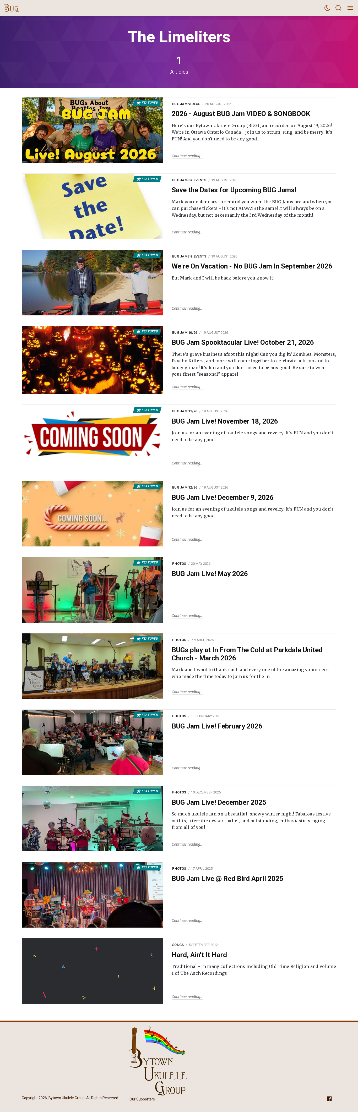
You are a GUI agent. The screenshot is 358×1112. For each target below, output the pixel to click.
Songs (178, 945)
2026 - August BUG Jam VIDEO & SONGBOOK (241, 114)
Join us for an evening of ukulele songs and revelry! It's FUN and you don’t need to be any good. (252, 436)
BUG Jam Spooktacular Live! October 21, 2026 (243, 342)
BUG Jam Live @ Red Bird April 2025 (227, 879)
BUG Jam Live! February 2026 (217, 726)
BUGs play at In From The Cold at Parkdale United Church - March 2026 (247, 654)
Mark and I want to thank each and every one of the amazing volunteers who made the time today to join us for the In (250, 673)
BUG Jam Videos (186, 104)
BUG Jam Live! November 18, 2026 (225, 421)
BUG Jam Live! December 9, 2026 (223, 497)
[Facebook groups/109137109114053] (329, 1098)
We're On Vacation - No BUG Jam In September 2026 (252, 266)
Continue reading (186, 156)
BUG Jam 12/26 (184, 487)
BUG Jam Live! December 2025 (219, 802)
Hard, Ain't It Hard (199, 955)
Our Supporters (142, 1099)
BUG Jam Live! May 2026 (210, 574)
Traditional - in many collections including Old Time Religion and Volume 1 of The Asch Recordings (254, 970)
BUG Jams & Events (189, 180)
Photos (179, 564)
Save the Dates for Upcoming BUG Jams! (234, 190)
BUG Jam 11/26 (184, 411)
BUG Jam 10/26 (184, 333)
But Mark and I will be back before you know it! (223, 278)
